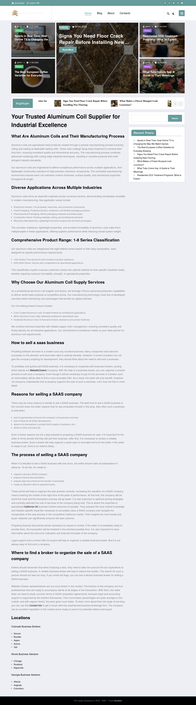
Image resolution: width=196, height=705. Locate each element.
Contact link (35, 605)
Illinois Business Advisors (24, 654)
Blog (99, 13)
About (110, 13)
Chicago (18, 660)
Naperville (18, 667)
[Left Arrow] (175, 104)
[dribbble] (173, 3)
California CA (31, 506)
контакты (118, 700)
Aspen (17, 640)
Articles (19, 30)
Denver (17, 633)
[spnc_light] (173, 13)
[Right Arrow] (181, 104)
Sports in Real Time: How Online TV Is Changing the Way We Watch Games (31, 37)
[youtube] (182, 3)
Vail (15, 647)
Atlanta (17, 681)
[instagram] (177, 3)
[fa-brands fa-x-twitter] (169, 3)
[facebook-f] (165, 3)
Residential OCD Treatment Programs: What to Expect (160, 37)
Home (88, 13)
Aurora (17, 643)
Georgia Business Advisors (25, 674)
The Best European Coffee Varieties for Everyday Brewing (31, 73)
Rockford (18, 664)
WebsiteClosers (38, 370)
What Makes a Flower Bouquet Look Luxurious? (125, 103)
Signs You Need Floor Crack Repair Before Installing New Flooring (71, 103)
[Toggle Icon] (182, 13)
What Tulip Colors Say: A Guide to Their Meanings (159, 73)
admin (19, 26)
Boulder (17, 636)
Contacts (125, 13)
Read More (71, 49)
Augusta (18, 685)
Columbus (18, 688)
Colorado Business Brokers (25, 626)
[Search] (168, 13)
